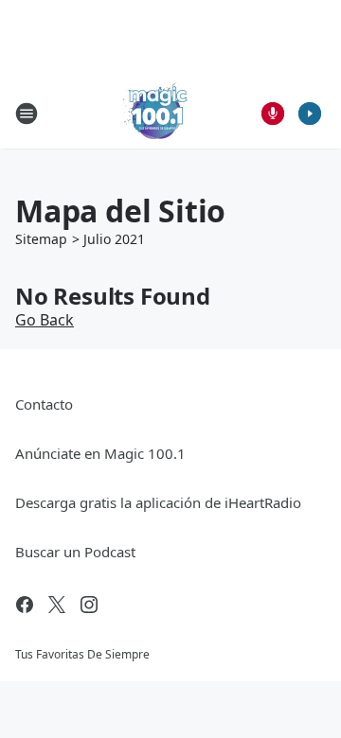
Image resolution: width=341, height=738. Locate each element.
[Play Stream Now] (309, 113)
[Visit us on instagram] (89, 604)
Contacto (44, 404)
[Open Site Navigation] (26, 113)
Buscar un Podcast (75, 551)
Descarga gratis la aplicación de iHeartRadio (158, 502)
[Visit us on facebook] (24, 604)
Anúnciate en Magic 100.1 (100, 453)
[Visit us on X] (56, 604)
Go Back (44, 319)
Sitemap (41, 239)
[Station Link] (157, 113)
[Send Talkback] (272, 113)
